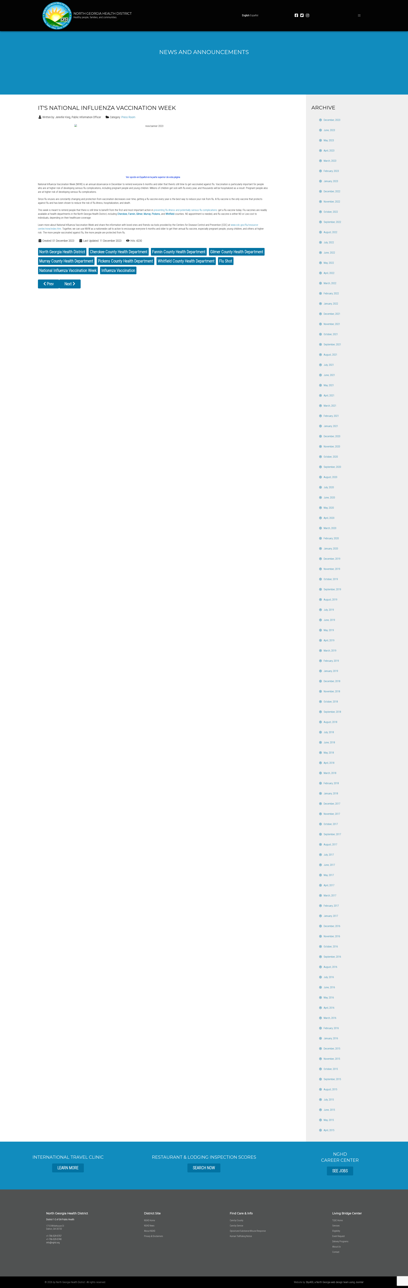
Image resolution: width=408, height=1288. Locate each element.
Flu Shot (225, 261)
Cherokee (122, 213)
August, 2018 (330, 722)
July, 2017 (328, 854)
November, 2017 (331, 813)
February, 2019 (331, 660)
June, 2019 (329, 620)
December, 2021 (331, 313)
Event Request (338, 1236)
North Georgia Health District (62, 251)
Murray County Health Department (66, 261)
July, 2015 (328, 1099)
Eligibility (336, 1231)
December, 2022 (331, 191)
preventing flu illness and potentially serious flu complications (185, 210)
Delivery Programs (340, 1241)
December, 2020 (331, 436)
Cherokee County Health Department (118, 251)
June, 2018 (329, 742)
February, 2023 (331, 171)
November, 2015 (331, 1058)
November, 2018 (331, 691)
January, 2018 (330, 793)
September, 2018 (332, 711)
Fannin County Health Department (178, 251)
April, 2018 (328, 762)
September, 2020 (332, 466)
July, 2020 (328, 487)
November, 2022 (331, 201)
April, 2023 (328, 150)
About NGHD (149, 1231)
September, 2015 (332, 1079)
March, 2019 (329, 650)
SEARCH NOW (204, 1168)
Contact (335, 1252)
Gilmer (139, 213)
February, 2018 (331, 783)
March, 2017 (329, 895)
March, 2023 (329, 160)
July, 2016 (328, 977)
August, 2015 (330, 1089)
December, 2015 (331, 1048)
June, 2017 (329, 864)
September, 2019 (332, 589)
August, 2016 (330, 966)
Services (336, 1225)
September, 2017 (332, 834)
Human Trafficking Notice (241, 1236)
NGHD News (149, 1225)
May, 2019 (328, 630)
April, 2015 (328, 1130)
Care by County (236, 1220)
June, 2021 (329, 375)
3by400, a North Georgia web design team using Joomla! (334, 1282)
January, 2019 (330, 671)
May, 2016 (328, 997)
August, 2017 (330, 844)
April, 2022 (328, 273)
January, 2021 (330, 426)
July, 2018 (328, 732)
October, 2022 (330, 211)
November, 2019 (331, 568)
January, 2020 (330, 548)
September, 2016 (332, 956)
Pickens (156, 213)
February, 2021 (331, 415)
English (245, 15)
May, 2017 (328, 875)
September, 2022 (332, 222)
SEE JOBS (340, 1171)
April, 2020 (328, 517)
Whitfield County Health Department (186, 261)
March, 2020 (329, 528)
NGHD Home (149, 1220)
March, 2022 (329, 283)
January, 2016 (330, 1038)
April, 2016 (328, 1007)
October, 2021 (330, 334)
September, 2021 (332, 344)
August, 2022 (330, 232)
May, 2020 (328, 507)
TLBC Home (337, 1220)
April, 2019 (328, 640)
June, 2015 (329, 1109)
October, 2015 (330, 1069)
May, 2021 (328, 385)
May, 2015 (328, 1120)
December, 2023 (331, 119)
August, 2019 (330, 599)
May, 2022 (328, 262)
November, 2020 (331, 446)
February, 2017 (331, 905)
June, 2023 (329, 130)
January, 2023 (330, 181)
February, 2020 (331, 538)
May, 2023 (328, 140)
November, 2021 (331, 324)
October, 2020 (330, 456)
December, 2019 (331, 558)
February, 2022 (331, 293)
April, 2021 (328, 395)
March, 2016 (329, 1017)
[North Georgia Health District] (57, 15)
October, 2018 (330, 701)
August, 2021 (330, 354)
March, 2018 (329, 773)
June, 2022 (329, 252)
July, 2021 (328, 364)
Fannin (131, 213)
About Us (336, 1246)
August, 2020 (330, 477)
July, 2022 (328, 242)
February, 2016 (331, 1028)
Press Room (128, 117)
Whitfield (170, 213)
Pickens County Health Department (125, 261)
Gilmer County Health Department (236, 251)
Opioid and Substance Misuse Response (248, 1231)
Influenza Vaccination (118, 270)
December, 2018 (331, 681)
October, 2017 (330, 824)
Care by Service (236, 1225)
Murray (147, 213)
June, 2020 (329, 497)
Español (254, 15)
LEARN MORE (68, 1168)
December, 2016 (331, 926)
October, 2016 (330, 946)
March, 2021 (329, 405)
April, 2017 (328, 885)
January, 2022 (330, 303)
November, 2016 (331, 936)
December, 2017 (331, 803)
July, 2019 (328, 609)
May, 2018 (328, 752)
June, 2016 (329, 987)
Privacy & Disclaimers (153, 1236)
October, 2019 (330, 579)
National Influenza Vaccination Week (68, 270)
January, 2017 (330, 915)
